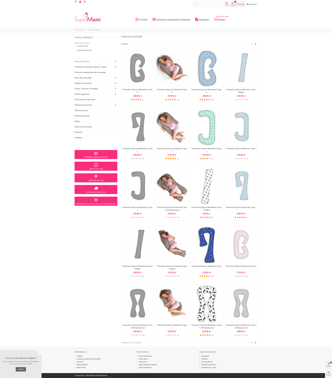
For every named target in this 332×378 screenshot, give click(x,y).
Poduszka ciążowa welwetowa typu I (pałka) (137, 267)
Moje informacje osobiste (148, 365)
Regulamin (204, 20)
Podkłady (78, 138)
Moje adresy (143, 359)
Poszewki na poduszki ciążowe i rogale (90, 67)
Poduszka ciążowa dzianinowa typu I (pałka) (172, 267)
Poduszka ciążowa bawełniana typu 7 (207, 267)
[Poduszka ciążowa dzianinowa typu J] (172, 303)
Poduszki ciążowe (82, 61)
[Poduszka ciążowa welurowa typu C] (241, 244)
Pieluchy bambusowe (83, 105)
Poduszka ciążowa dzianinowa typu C (172, 90)
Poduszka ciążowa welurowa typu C (241, 266)
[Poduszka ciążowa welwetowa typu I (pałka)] (137, 244)
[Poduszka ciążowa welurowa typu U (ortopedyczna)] (241, 303)
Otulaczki (78, 132)
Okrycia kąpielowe (82, 94)
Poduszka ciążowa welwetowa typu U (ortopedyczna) (138, 326)
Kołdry (77, 121)
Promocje (80, 362)
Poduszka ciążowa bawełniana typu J (207, 149)
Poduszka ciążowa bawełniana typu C (207, 90)
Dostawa (204, 359)
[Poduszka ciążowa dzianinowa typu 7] (172, 127)
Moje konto (143, 362)
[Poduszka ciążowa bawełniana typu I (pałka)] (206, 186)
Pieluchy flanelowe (82, 116)
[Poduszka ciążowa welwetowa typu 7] (137, 127)
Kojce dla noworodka (83, 78)
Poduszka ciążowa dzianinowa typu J (172, 326)
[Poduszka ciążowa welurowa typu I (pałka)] (241, 68)
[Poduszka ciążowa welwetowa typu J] (137, 186)
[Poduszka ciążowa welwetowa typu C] (137, 68)
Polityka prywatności (208, 365)
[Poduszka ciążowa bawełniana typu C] (206, 68)
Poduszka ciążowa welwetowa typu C (138, 90)
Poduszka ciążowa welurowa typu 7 (241, 207)
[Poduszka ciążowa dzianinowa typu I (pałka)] (172, 244)
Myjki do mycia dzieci (83, 127)
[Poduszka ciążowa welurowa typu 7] (241, 186)
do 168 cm (82, 46)
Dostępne (125, 44)
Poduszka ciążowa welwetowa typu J (138, 208)
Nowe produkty (82, 365)
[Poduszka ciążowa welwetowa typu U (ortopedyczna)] (137, 303)
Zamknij (21, 369)
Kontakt (222, 19)
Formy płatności (207, 362)
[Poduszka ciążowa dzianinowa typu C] (172, 68)
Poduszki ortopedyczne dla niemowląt (90, 72)
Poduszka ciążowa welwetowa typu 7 (138, 149)
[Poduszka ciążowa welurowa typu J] (241, 127)
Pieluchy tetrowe (81, 110)
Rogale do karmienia (83, 83)
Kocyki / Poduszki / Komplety (86, 89)
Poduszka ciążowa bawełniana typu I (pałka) (207, 208)
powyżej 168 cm (84, 50)
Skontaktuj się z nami (208, 367)
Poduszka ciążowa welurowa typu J (241, 148)
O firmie (143, 20)
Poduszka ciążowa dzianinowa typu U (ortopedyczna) (172, 208)
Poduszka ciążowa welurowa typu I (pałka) (241, 90)
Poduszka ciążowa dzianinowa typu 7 (172, 149)
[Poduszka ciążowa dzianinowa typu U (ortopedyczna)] (172, 186)
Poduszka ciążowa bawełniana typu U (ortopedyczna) (207, 326)
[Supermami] (89, 17)
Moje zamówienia (145, 356)
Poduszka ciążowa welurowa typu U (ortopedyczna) (241, 326)
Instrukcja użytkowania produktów (173, 20)
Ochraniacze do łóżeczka (85, 99)
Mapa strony (81, 367)
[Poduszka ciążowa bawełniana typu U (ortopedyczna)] (206, 303)
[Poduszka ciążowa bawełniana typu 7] (206, 244)
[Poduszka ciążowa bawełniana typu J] (206, 127)
